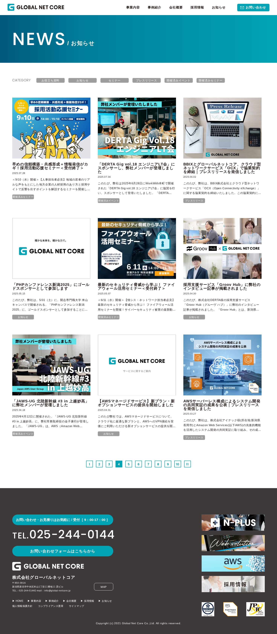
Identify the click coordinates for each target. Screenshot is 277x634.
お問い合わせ (256, 7)
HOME (19, 601)
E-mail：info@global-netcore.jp (52, 590)
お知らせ (219, 7)
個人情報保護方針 (22, 606)
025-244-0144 (62, 534)
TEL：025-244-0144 (23, 590)
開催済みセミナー (211, 80)
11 (187, 464)
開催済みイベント (179, 80)
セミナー (115, 80)
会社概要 (176, 7)
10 (178, 464)
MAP (104, 586)
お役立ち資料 (50, 80)
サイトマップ (76, 606)
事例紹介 (154, 7)
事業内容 (133, 7)
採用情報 (197, 7)
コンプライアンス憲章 (50, 606)
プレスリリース (146, 80)
